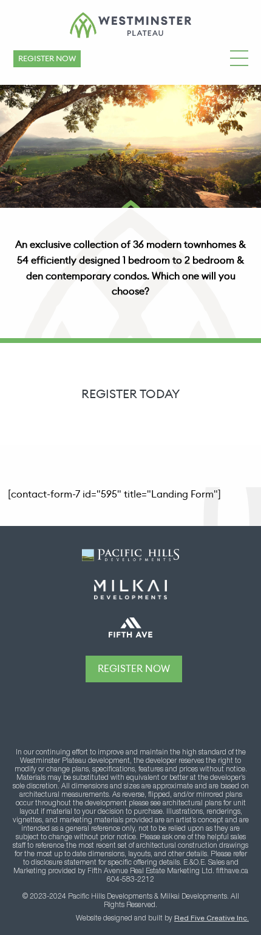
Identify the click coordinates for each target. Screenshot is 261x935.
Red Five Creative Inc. (211, 918)
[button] (239, 56)
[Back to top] (133, 710)
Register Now (47, 58)
